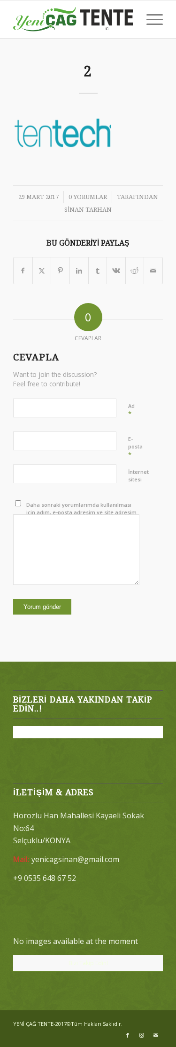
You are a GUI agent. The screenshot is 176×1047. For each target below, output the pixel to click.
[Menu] (150, 19)
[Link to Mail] (156, 1035)
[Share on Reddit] (135, 270)
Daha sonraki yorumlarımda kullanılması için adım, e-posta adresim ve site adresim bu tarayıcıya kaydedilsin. (81, 512)
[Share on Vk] (116, 270)
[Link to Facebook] (128, 1035)
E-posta (135, 447)
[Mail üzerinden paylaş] (153, 270)
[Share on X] (42, 270)
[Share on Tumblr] (98, 270)
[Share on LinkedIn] (79, 270)
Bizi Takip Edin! (88, 963)
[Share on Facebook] (23, 270)
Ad (131, 410)
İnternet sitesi (138, 475)
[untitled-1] (73, 19)
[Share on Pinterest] (60, 270)
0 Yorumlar (88, 196)
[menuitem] (150, 19)
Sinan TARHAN (88, 209)
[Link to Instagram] (142, 1035)
